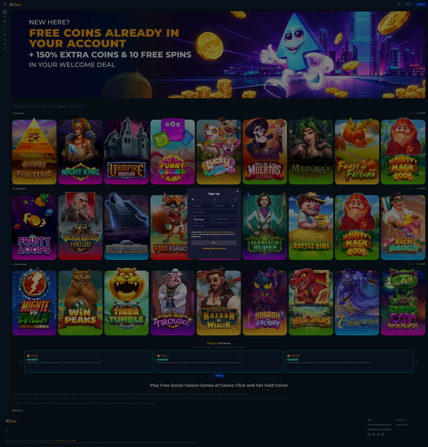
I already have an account (214, 248)
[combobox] (226, 219)
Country (195, 217)
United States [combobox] (198, 220)
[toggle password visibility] (232, 206)
